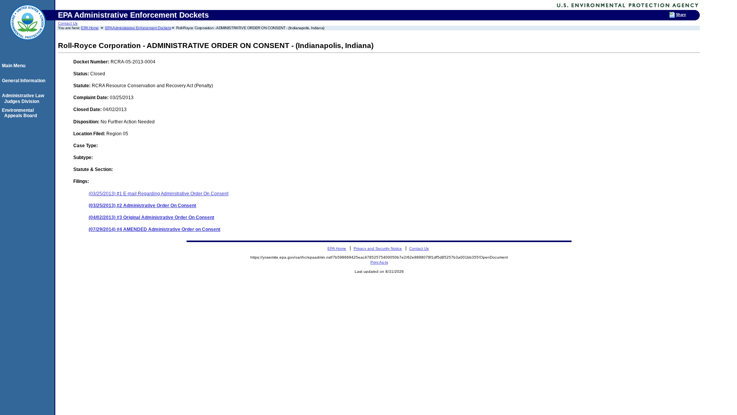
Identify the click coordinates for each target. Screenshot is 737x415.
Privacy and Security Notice (378, 248)
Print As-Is (379, 262)
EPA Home (90, 28)
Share (681, 15)
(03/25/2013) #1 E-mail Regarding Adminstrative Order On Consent (158, 193)
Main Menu (14, 65)
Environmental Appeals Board (20, 113)
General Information (24, 80)
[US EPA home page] (27, 44)
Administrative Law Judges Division (24, 98)
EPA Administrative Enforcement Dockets (138, 28)
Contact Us (68, 23)
